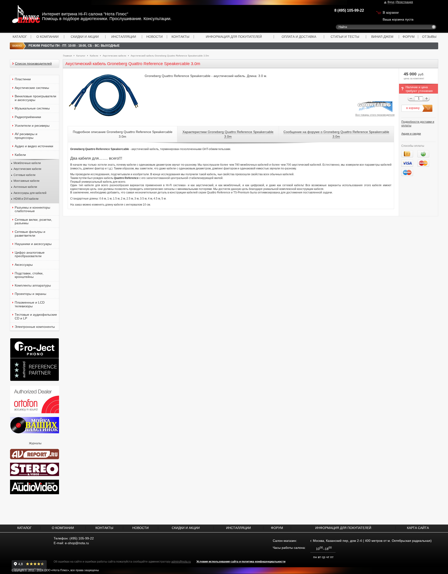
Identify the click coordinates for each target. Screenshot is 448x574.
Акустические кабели (114, 55)
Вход (391, 2)
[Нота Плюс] (20, 15)
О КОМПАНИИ (47, 36)
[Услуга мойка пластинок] (34, 432)
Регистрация (404, 2)
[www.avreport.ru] (34, 453)
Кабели (94, 55)
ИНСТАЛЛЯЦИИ (123, 36)
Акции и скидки (411, 133)
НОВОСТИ (154, 36)
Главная (67, 55)
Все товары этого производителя (375, 114)
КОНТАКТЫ (180, 36)
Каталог (80, 55)
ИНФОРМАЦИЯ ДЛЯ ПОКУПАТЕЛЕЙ (234, 36)
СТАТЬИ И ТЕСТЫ (345, 36)
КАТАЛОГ (20, 36)
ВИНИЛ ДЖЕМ (382, 36)
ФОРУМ (408, 36)
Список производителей (33, 63)
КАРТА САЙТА (418, 528)
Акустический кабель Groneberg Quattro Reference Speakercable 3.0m (170, 55)
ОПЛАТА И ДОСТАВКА (299, 36)
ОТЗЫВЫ (429, 36)
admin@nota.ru (181, 561)
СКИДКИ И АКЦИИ (85, 36)
